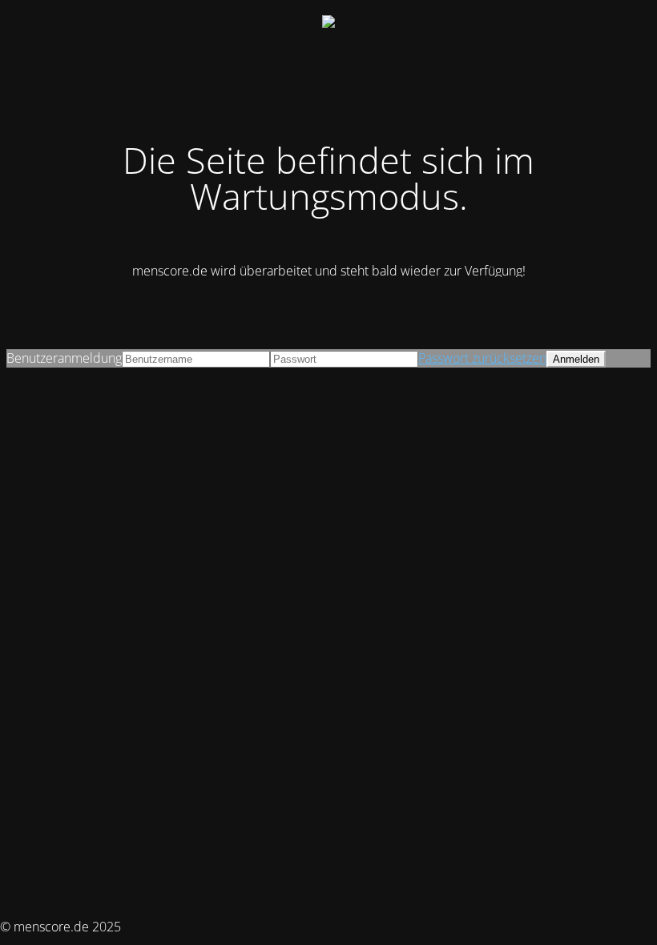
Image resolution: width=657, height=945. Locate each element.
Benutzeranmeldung (64, 358)
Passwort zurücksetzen (482, 358)
